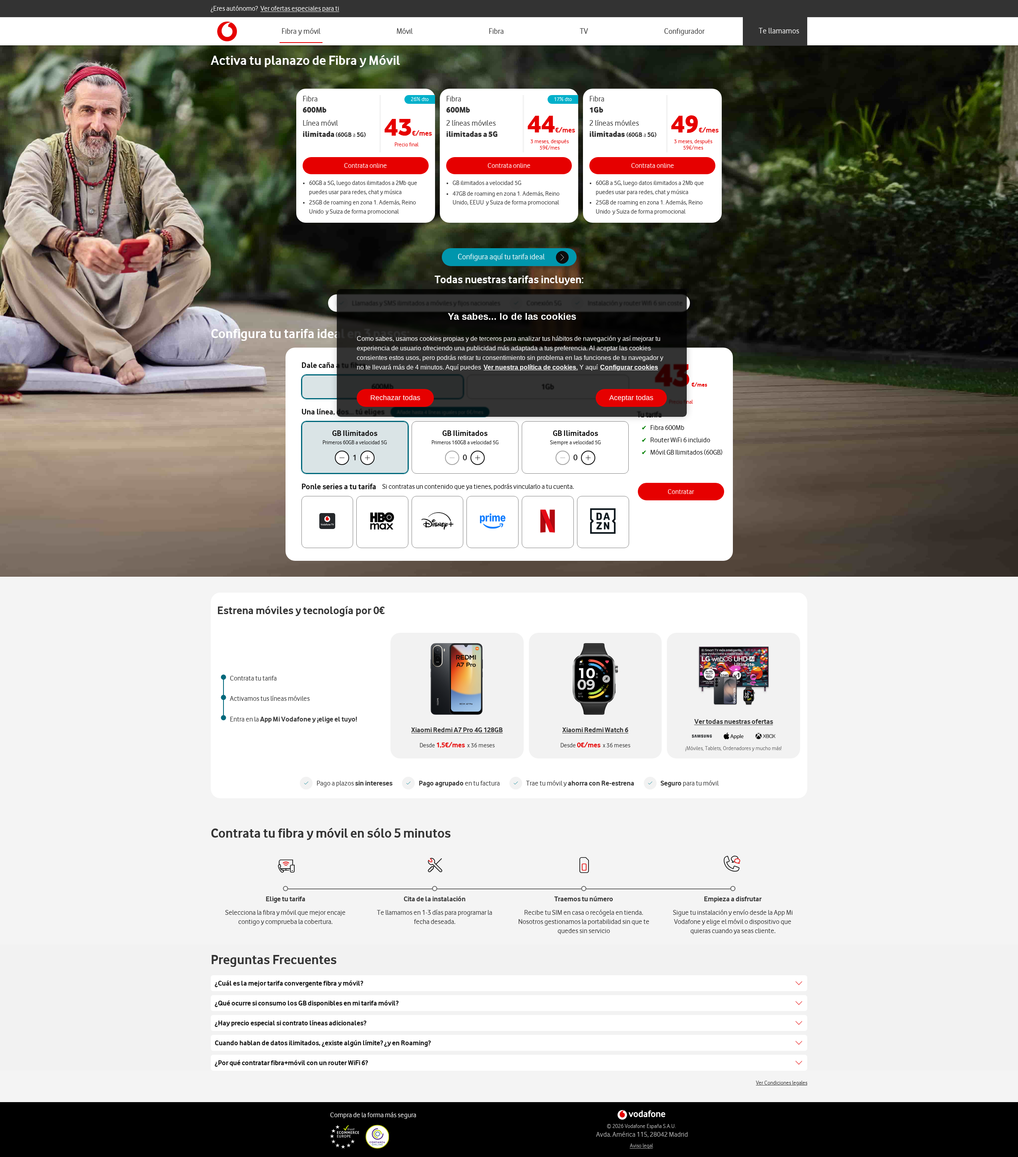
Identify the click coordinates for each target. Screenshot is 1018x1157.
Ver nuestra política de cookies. (531, 367)
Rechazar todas (395, 398)
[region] (512, 353)
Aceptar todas (631, 398)
